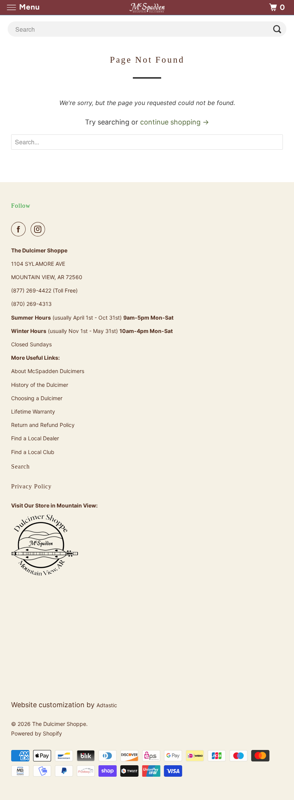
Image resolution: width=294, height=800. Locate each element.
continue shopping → (174, 122)
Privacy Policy (31, 486)
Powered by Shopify (36, 733)
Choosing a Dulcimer (36, 398)
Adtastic (106, 705)
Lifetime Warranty (33, 411)
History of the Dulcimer (39, 384)
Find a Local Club (32, 452)
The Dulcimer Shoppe (59, 724)
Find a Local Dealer (35, 438)
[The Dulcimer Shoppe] (147, 7)
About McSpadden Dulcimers (47, 371)
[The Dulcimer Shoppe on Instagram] (39, 229)
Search (20, 466)
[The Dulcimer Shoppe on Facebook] (20, 229)
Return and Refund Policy (43, 425)
